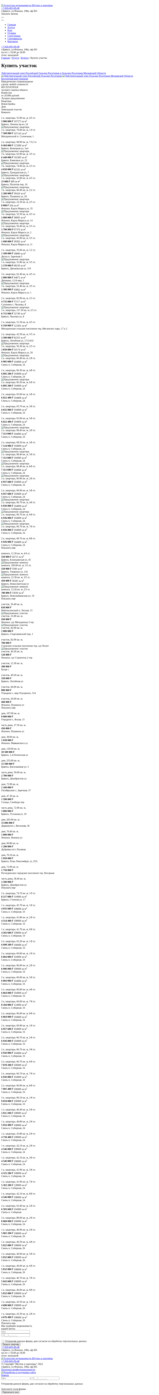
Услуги (11, 27)
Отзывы (11, 33)
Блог (9, 30)
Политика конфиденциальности (18, 1369)
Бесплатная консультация (14, 78)
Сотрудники (13, 36)
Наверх (5, 1375)
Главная (11, 24)
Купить (25, 58)
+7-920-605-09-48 (10, 8)
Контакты (12, 41)
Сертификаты (14, 38)
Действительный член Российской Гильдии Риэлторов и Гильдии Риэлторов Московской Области (53, 73)
